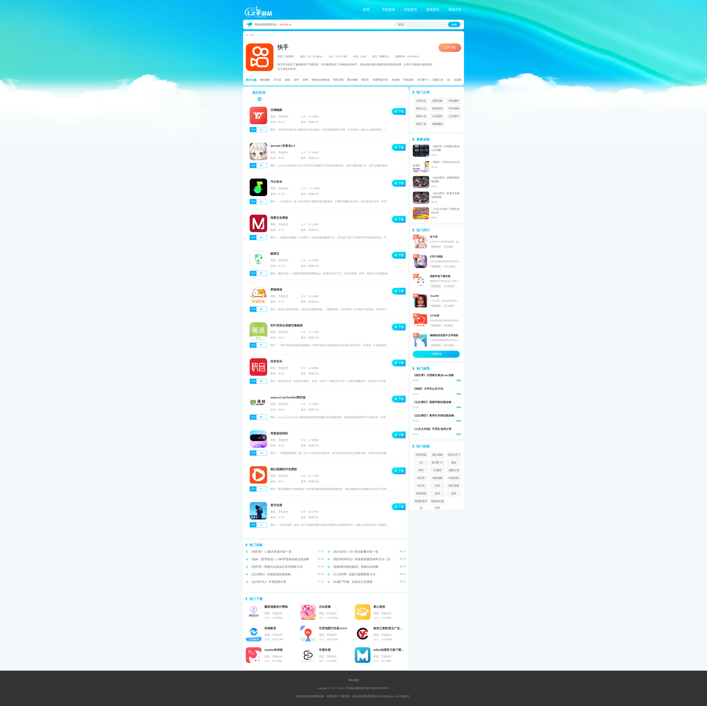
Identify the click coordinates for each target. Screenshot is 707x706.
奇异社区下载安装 (453, 455)
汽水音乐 (276, 181)
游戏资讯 (432, 9)
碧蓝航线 (459, 79)
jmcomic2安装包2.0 (282, 145)
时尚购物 (454, 108)
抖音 (437, 485)
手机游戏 (388, 9)
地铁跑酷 (265, 79)
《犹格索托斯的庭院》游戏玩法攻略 (354, 566)
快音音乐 (276, 361)
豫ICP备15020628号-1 (378, 688)
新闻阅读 (437, 108)
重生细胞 (352, 79)
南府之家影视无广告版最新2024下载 (397, 628)
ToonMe (434, 296)
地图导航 (437, 100)
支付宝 (277, 79)
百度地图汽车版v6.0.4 (333, 628)
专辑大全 (454, 9)
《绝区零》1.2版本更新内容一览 (270, 551)
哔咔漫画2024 (421, 455)
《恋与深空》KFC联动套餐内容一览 (354, 551)
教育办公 (421, 108)
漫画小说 (421, 116)
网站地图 (353, 680)
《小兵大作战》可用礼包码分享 (432, 429)
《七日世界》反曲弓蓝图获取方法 (353, 574)
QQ (448, 79)
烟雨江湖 (438, 79)
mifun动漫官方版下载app (389, 649)
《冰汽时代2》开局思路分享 (267, 581)
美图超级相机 (279, 433)
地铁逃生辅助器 (321, 79)
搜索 (454, 24)
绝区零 (365, 79)
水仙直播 (325, 606)
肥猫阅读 (276, 289)
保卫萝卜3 (423, 79)
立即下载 (450, 47)
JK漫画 (396, 79)
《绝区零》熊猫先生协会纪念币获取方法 (276, 566)
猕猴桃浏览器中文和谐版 (444, 335)
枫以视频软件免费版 (283, 469)
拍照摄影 (454, 100)
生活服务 (437, 116)
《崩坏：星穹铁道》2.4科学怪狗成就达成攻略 (279, 559)
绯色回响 (408, 79)
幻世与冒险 (436, 256)
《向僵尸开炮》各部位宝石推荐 (351, 581)
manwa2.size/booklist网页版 (288, 397)
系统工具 (421, 124)
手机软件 (410, 9)
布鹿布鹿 (325, 649)
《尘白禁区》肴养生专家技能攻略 (433, 415)
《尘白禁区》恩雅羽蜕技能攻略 (432, 402)
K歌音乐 (421, 100)
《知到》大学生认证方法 (445, 162)
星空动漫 (276, 505)
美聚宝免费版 (279, 217)
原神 (305, 79)
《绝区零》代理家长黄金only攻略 (433, 375)
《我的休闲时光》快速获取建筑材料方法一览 (360, 559)
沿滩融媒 (276, 109)
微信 (287, 79)
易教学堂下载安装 (440, 276)
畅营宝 (274, 253)
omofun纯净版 (273, 649)
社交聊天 (454, 116)
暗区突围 (338, 79)
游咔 (296, 79)
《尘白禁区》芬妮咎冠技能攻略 (270, 574)
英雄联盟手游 (380, 79)
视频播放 (437, 124)
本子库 (434, 236)
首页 (366, 9)
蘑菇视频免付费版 (276, 606)
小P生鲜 (434, 315)
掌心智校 (379, 606)
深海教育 (270, 628)
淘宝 (421, 470)
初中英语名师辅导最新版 (286, 325)
